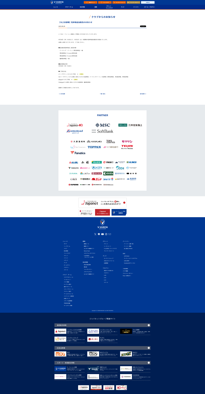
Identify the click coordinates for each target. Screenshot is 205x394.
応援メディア (67, 298)
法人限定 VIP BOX (128, 248)
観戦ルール (86, 243)
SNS (124, 253)
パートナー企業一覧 (128, 243)
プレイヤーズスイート (109, 250)
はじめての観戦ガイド (89, 248)
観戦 (96, 7)
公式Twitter (126, 256)
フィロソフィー (67, 279)
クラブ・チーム (69, 7)
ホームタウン (67, 265)
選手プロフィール (68, 286)
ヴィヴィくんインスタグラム (130, 258)
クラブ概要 (66, 281)
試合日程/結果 (87, 264)
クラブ (65, 248)
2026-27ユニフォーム (109, 260)
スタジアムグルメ (88, 271)
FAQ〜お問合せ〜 (127, 275)
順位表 (85, 267)
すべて (65, 243)
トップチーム (67, 246)
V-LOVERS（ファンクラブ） (110, 248)
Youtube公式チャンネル (129, 263)
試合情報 (82, 7)
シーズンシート (107, 246)
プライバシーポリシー (128, 273)
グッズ (122, 7)
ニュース (55, 7)
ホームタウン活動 (68, 305)
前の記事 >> (143, 93)
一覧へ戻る (102, 93)
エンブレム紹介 (67, 284)
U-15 (105, 277)
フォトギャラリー (88, 269)
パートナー (136, 7)
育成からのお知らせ (108, 270)
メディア (66, 260)
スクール (66, 269)
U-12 (105, 280)
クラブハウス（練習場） (69, 296)
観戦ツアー (86, 246)
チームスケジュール (68, 293)
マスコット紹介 (67, 291)
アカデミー (66, 267)
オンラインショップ (108, 258)
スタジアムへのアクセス (89, 253)
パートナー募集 (127, 246)
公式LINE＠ (126, 260)
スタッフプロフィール (68, 289)
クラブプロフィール (68, 277)
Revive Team (87, 250)
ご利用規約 (125, 268)
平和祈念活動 (67, 303)
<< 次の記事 (62, 93)
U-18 (105, 275)
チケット (66, 255)
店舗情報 (106, 263)
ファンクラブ (67, 253)
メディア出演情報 (68, 300)
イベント (66, 258)
